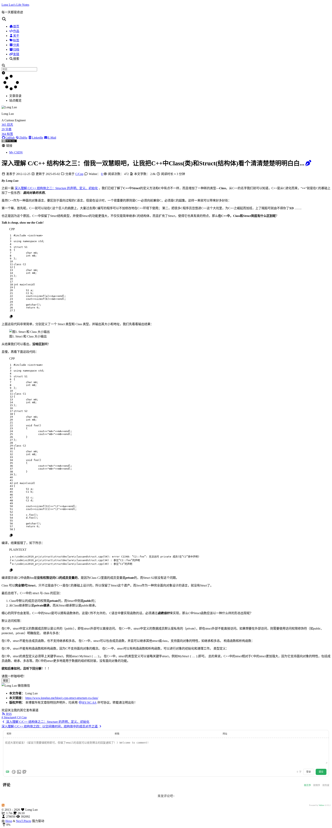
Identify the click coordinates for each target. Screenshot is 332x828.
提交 (321, 772)
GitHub (10, 137)
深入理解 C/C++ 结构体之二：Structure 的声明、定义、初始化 (56, 188)
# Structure (8, 717)
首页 (16, 26)
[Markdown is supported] (8, 772)
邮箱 (117, 733)
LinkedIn (37, 137)
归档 (16, 49)
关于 (16, 35)
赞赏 (5, 680)
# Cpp (23, 717)
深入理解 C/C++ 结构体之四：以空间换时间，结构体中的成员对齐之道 (50, 726)
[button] (166, 19)
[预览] (24, 772)
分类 (16, 45)
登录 (308, 772)
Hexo (8, 821)
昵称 (9, 733)
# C (17, 717)
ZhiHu (23, 137)
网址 (225, 733)
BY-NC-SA (89, 702)
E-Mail (52, 137)
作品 (16, 31)
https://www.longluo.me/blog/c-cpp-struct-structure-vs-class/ (61, 698)
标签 (16, 40)
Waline (321, 805)
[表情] (13, 772)
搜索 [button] (16, 58)
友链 (16, 54)
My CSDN (16, 152)
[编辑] (308, 163)
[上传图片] (19, 772)
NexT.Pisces (23, 821)
